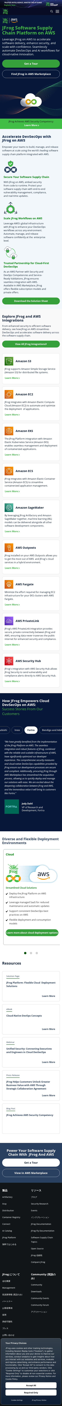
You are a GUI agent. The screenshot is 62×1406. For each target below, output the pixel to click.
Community (36, 1284)
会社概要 (6, 1281)
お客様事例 (7, 1308)
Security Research (39, 1203)
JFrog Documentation (41, 1224)
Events (34, 1210)
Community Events (40, 1298)
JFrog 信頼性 (36, 1255)
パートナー (7, 1301)
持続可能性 (7, 1321)
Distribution (8, 1210)
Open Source (37, 1248)
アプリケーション (39, 1311)
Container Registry (11, 1217)
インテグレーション (40, 1217)
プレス (5, 1328)
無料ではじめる (9, 1244)
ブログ (34, 1197)
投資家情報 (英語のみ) (12, 1294)
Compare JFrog (38, 1262)
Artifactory (7, 1197)
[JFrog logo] (6, 11)
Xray (4, 1203)
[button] (31, 301)
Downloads (36, 1291)
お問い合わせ (8, 1335)
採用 (4, 1314)
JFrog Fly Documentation (42, 1230)
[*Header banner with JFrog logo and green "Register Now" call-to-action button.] (31, 4)
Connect (6, 1224)
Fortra (31, 730)
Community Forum (40, 1305)
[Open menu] (57, 11)
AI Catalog (7, 1230)
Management (8, 1287)
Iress (17, 730)
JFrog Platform (9, 1237)
